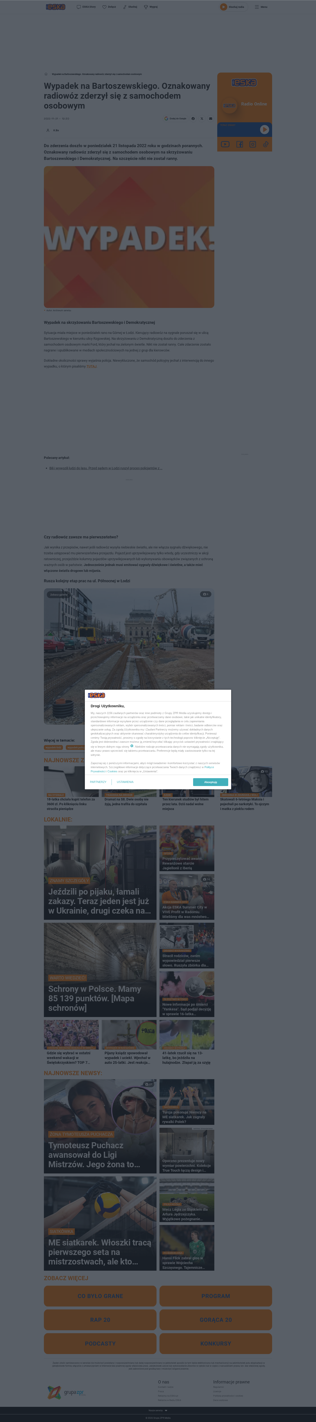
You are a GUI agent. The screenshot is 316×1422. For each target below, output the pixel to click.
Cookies (112, 771)
